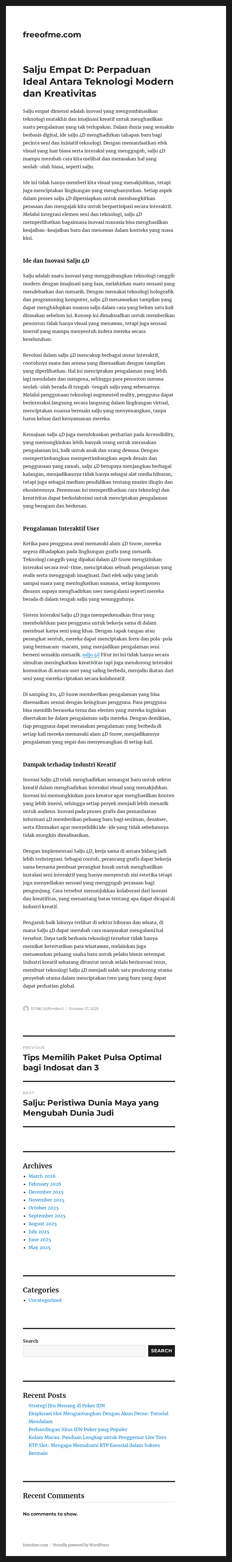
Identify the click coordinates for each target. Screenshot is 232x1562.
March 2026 (42, 1176)
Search (30, 1341)
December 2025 (46, 1192)
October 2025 (44, 1208)
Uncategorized (45, 1300)
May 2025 (40, 1247)
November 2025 (47, 1200)
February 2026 (45, 1184)
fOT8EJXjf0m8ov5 (47, 1008)
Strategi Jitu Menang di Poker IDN (67, 1405)
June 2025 (40, 1239)
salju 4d (91, 654)
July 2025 (39, 1231)
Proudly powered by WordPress (81, 1545)
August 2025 (43, 1223)
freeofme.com (52, 34)
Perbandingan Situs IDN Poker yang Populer (78, 1429)
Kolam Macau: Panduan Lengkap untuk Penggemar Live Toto (97, 1437)
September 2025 (47, 1216)
